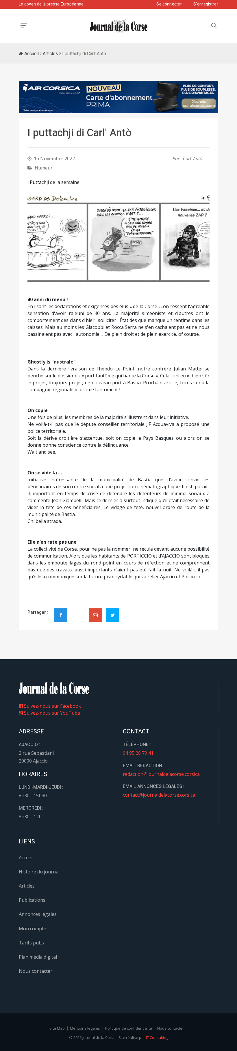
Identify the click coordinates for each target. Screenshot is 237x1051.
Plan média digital (38, 957)
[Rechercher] (214, 26)
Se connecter (169, 4)
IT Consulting (157, 1037)
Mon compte (32, 928)
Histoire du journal (39, 872)
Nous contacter (35, 971)
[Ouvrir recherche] (24, 25)
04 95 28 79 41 (138, 753)
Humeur (44, 168)
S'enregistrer (205, 4)
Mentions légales (85, 1028)
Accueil (31, 53)
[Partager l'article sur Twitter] (112, 615)
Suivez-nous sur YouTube (51, 713)
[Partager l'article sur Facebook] (60, 615)
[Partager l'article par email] (95, 615)
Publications (32, 900)
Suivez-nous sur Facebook (52, 706)
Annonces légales (38, 914)
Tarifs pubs (31, 943)
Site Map (57, 1028)
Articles (50, 53)
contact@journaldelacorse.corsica (159, 795)
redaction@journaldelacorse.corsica (161, 774)
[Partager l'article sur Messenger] (78, 610)
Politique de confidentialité (128, 1028)
